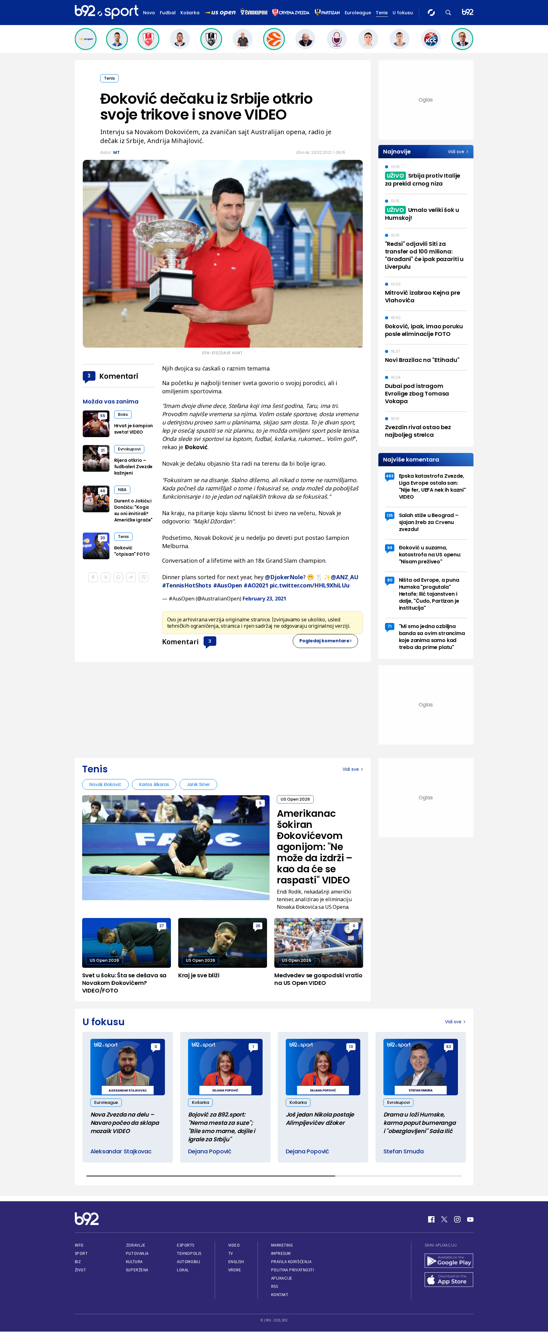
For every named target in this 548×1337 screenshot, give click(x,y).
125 (390, 515)
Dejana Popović (210, 1151)
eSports (185, 1245)
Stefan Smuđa (403, 1151)
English (236, 1261)
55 (102, 415)
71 (390, 626)
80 (389, 580)
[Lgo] (467, 12)
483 (390, 476)
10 (351, 1046)
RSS (274, 1286)
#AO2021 (256, 585)
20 (102, 538)
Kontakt (280, 1294)
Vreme (234, 1270)
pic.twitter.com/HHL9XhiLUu (309, 585)
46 (102, 491)
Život (80, 1270)
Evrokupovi (129, 449)
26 (258, 925)
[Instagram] (457, 1219)
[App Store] (449, 1280)
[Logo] (106, 12)
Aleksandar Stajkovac (121, 1151)
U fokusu (403, 13)
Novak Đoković (105, 784)
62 (448, 1046)
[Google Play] (449, 1261)
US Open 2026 (295, 799)
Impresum (281, 1253)
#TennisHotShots (187, 585)
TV (230, 1253)
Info (79, 1245)
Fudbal (168, 13)
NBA (122, 490)
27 (161, 925)
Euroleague (358, 13)
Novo (149, 13)
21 (103, 450)
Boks (123, 414)
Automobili (188, 1261)
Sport (81, 1253)
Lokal (183, 1270)
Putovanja (137, 1253)
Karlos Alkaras (154, 784)
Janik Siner (198, 784)
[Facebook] (431, 1219)
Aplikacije (281, 1278)
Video (234, 1245)
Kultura (134, 1261)
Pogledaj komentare (324, 641)
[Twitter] (444, 1219)
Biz (78, 1261)
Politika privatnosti (292, 1270)
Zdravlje (135, 1245)
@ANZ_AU (344, 577)
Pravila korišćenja (291, 1261)
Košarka (189, 13)
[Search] (448, 12)
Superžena (137, 1270)
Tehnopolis (189, 1253)
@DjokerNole (284, 577)
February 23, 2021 (264, 598)
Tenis (382, 13)
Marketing (282, 1245)
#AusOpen (227, 585)
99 (389, 547)
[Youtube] (470, 1219)
